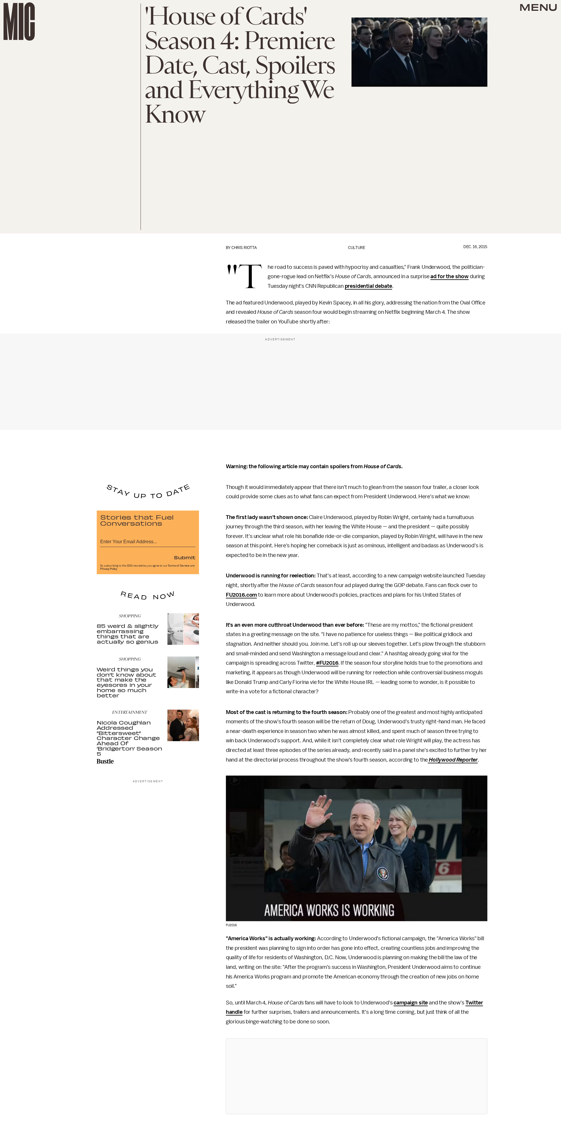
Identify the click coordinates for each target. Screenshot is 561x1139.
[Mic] (19, 21)
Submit (184, 557)
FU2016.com (241, 595)
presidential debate (368, 286)
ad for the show (449, 276)
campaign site (411, 1003)
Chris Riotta (244, 247)
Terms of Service (178, 565)
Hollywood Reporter (453, 760)
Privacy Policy (108, 568)
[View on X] (356, 1076)
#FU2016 (327, 663)
